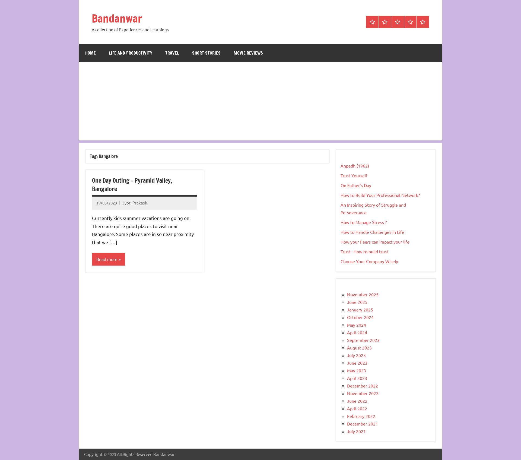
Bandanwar (117, 18)
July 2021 (356, 431)
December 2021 (362, 423)
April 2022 (357, 408)
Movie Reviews (248, 53)
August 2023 (359, 347)
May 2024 (356, 324)
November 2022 (363, 393)
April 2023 (357, 378)
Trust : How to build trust (364, 251)
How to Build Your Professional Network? (380, 195)
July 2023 (356, 355)
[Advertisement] (260, 102)
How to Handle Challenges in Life (372, 232)
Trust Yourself (354, 175)
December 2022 (362, 385)
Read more (106, 259)
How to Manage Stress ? (364, 222)
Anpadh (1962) (355, 165)
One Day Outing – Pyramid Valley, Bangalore (132, 184)
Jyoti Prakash (134, 202)
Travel (172, 53)
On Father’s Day (356, 185)
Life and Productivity (130, 53)
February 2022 (361, 416)
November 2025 (363, 294)
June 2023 (357, 363)
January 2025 (360, 309)
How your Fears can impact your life (375, 241)
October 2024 (360, 317)
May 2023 (356, 370)
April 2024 (357, 332)
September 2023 (363, 340)
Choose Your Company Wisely (369, 261)
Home (90, 53)
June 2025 (357, 302)
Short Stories (206, 53)
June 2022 (357, 401)
